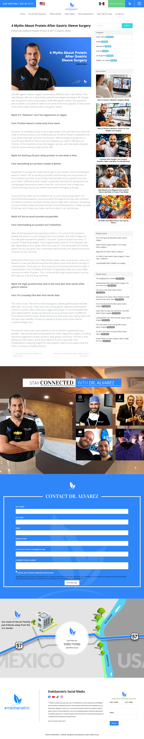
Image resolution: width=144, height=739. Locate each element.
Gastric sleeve (101, 37)
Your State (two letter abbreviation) (30, 549)
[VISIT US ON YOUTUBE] (94, 444)
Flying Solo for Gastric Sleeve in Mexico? (109, 252)
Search (127, 25)
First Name (114, 702)
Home (22, 14)
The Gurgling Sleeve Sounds (105, 278)
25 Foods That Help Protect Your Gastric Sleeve (113, 222)
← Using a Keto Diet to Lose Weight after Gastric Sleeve (27, 355)
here (63, 721)
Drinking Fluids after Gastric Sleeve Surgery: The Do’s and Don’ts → (72, 355)
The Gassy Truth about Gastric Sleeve (109, 290)
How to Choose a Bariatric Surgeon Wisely (113, 100)
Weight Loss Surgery (103, 60)
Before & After (55, 14)
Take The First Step (104, 14)
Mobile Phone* (21, 539)
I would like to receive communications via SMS (35, 573)
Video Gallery (70, 14)
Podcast (99, 51)
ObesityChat (100, 46)
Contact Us (119, 14)
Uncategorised (101, 56)
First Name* (20, 507)
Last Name (20, 517)
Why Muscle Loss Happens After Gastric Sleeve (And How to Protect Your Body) (113, 191)
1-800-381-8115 (25, 3)
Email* (18, 528)
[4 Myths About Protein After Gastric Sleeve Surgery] (51, 63)
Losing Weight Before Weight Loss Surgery (110, 263)
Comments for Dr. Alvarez (26, 560)
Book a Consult (116, 3)
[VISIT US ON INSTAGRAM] (94, 409)
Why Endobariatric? (85, 14)
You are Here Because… (37, 14)
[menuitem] (23, 14)
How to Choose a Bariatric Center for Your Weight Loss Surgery (113, 129)
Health (98, 42)
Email (112, 712)
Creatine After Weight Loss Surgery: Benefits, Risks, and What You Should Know (113, 160)
